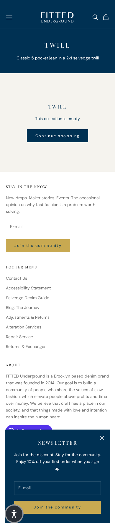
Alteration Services (23, 327)
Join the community (57, 507)
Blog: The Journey (23, 307)
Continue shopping (57, 135)
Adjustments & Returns (28, 317)
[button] (14, 513)
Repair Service (19, 336)
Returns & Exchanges (26, 346)
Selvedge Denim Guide (27, 297)
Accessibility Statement (28, 288)
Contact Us (16, 278)
